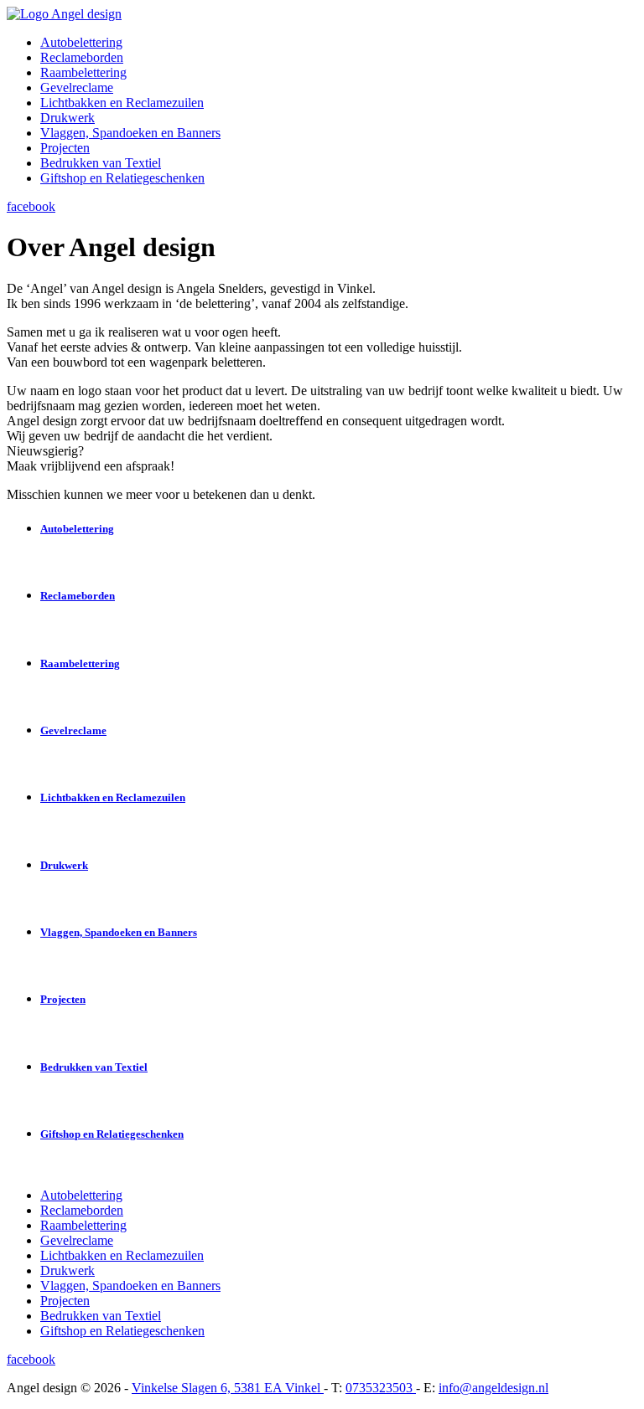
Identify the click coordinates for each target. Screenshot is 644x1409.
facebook (31, 206)
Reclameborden (81, 57)
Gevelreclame (76, 87)
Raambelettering (83, 72)
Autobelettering (81, 42)
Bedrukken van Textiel (100, 163)
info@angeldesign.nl (493, 1388)
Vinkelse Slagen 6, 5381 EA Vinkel (228, 1388)
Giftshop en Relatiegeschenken (122, 178)
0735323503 (380, 1388)
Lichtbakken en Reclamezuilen (122, 102)
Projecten (65, 148)
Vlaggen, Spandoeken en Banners (130, 133)
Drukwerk (67, 118)
